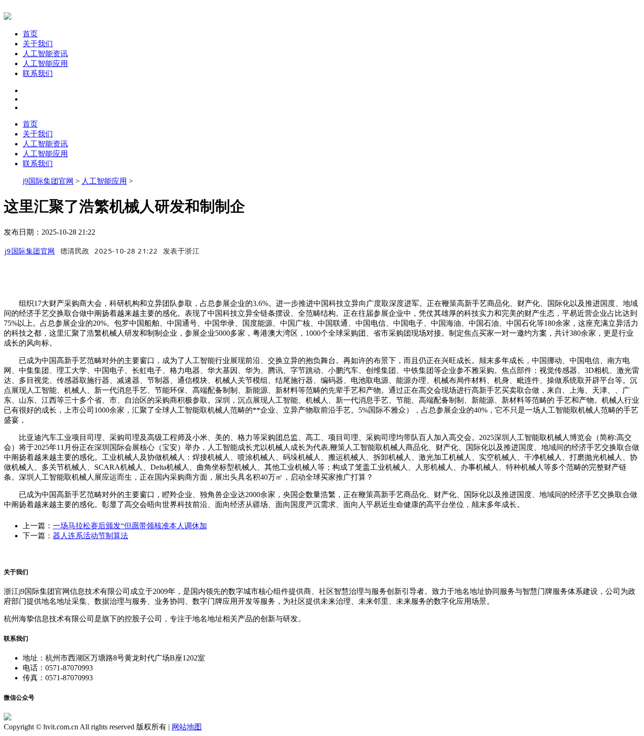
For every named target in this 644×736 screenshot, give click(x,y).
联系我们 (38, 73)
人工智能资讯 (45, 54)
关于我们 (38, 44)
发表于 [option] (181, 250)
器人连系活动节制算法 (90, 536)
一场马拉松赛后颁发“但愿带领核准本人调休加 (130, 526)
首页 (30, 34)
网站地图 (187, 727)
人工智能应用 (45, 63)
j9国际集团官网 (48, 181)
